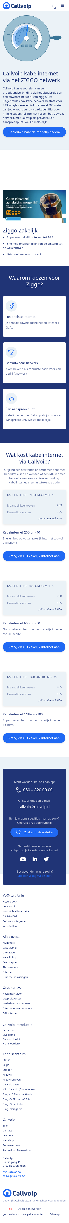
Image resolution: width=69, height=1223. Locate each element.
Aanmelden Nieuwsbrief (17, 1150)
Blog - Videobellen (13, 1104)
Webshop (8, 1140)
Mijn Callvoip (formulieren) (18, 1089)
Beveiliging (9, 957)
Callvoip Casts (11, 1084)
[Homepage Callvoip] (17, 5)
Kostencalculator (13, 993)
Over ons (8, 1135)
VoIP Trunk (9, 906)
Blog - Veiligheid (12, 1109)
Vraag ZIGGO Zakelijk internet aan (34, 556)
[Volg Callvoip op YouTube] (23, 860)
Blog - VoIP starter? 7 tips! (18, 1099)
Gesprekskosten (12, 998)
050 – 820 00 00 (38, 790)
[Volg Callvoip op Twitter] (46, 860)
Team (6, 1125)
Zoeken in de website (38, 832)
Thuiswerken (10, 967)
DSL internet (10, 1013)
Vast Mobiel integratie (16, 911)
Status (6, 1060)
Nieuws (7, 1074)
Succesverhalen (12, 1145)
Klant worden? (11, 1043)
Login (6, 1065)
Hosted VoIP (10, 901)
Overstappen (10, 962)
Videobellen (10, 926)
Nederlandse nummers (16, 1003)
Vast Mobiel (10, 947)
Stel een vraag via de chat (34, 876)
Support (7, 1069)
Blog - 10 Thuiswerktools (17, 1094)
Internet (8, 972)
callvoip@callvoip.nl (34, 806)
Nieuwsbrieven (12, 1079)
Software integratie (14, 921)
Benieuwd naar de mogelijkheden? (34, 132)
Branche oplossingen (15, 977)
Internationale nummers (17, 1008)
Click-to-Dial (10, 916)
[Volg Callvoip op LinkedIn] (35, 860)
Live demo (9, 1034)
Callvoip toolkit (11, 1039)
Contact (7, 1130)
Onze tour (9, 1030)
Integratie (9, 952)
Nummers (9, 942)
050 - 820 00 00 (12, 1172)
